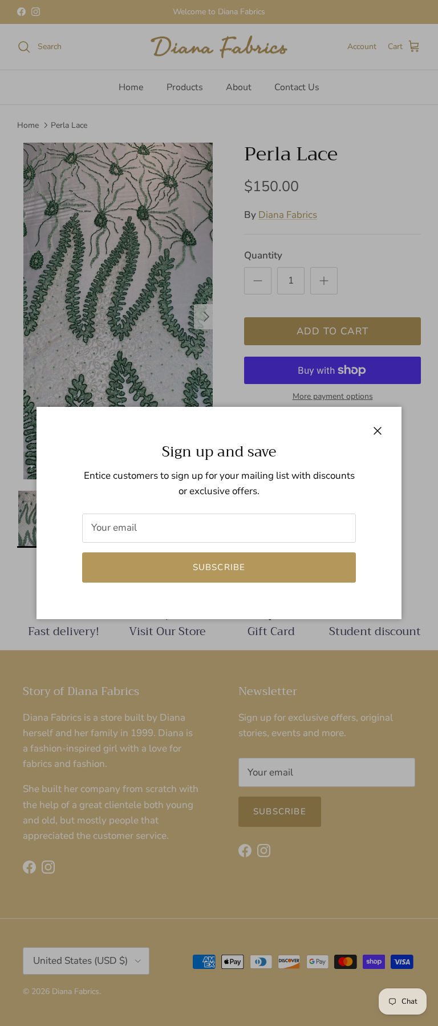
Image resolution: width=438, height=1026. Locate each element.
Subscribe (219, 567)
